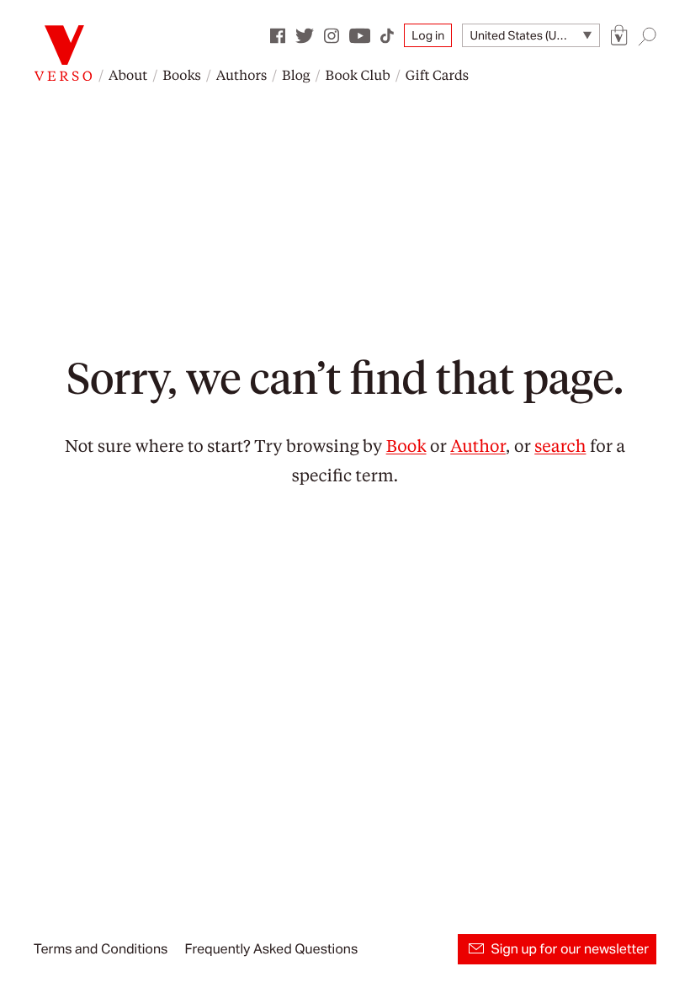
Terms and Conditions (100, 949)
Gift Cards (437, 74)
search (560, 445)
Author (478, 445)
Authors (241, 74)
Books (181, 74)
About (128, 74)
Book (406, 445)
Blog (296, 74)
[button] (619, 35)
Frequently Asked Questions (271, 949)
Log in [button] (427, 35)
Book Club (358, 74)
